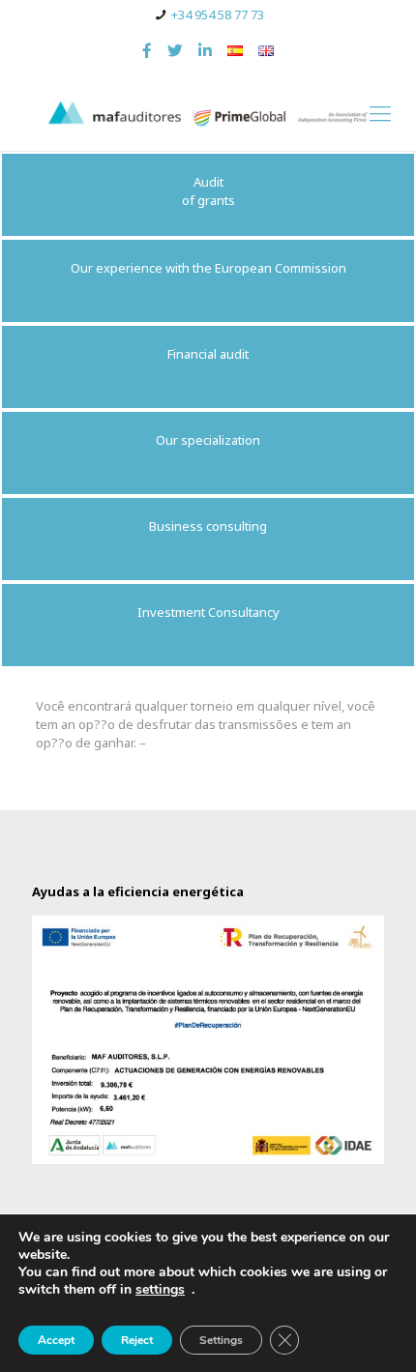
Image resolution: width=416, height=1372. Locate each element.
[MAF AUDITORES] (208, 112)
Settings (221, 1340)
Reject (137, 1340)
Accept (56, 1340)
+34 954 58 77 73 (217, 14)
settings (160, 1290)
